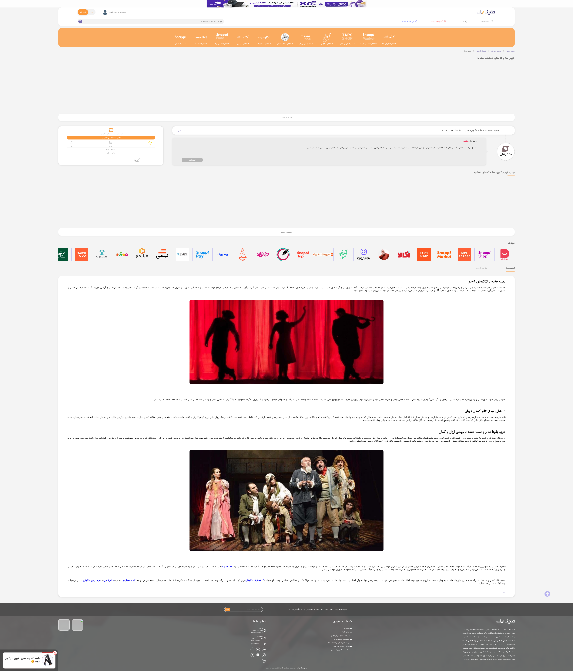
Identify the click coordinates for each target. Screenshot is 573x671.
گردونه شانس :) (437, 21)
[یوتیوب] (258, 655)
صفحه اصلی (511, 51)
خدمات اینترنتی (496, 51)
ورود (91, 11)
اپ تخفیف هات (408, 21)
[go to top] (547, 594)
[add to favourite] (71, 143)
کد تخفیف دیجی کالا (389, 44)
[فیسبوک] (258, 649)
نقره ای (137, 160)
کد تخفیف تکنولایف (264, 44)
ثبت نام (83, 12)
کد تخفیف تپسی (243, 44)
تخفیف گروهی (481, 51)
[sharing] (113, 153)
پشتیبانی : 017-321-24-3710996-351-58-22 (257, 638)
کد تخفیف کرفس (327, 44)
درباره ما (346, 628)
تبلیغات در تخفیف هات (341, 639)
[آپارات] (264, 661)
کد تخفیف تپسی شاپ (348, 44)
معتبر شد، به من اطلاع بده (111, 137)
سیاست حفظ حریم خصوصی (340, 650)
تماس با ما (345, 632)
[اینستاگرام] (252, 649)
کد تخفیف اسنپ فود (222, 44)
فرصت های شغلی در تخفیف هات (338, 643)
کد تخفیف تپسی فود (306, 44)
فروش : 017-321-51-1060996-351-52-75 (257, 630)
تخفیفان (181, 130)
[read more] (286, 593)
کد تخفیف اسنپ (181, 44)
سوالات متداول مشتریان (341, 646)
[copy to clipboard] (108, 153)
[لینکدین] (264, 649)
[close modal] (55, 653)
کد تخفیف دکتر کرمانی (285, 44)
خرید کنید (192, 160)
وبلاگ (462, 21)
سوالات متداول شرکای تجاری (340, 636)
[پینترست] (252, 655)
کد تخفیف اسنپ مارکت (368, 44)
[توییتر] (264, 655)
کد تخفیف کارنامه (201, 44)
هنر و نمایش (467, 51)
